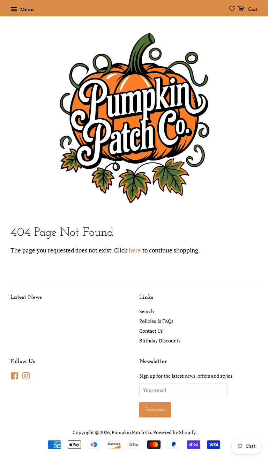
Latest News (26, 297)
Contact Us (151, 330)
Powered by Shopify (174, 432)
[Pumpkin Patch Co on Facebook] (14, 377)
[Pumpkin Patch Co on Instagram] (26, 377)
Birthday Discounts (159, 340)
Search (146, 311)
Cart (252, 9)
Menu (26, 9)
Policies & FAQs (156, 321)
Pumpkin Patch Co (131, 432)
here (135, 250)
